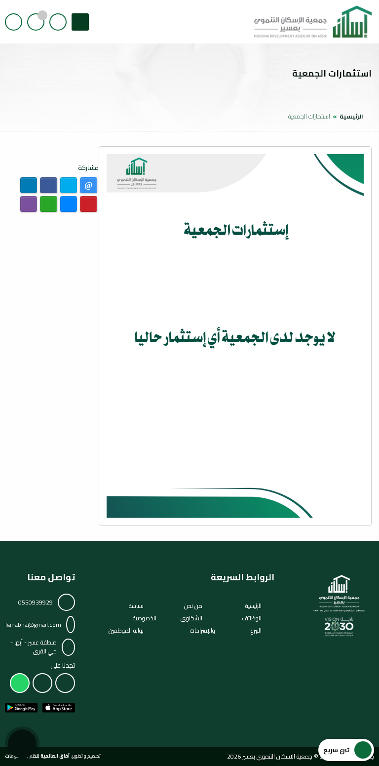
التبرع (256, 630)
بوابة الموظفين (126, 630)
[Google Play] (21, 708)
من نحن (193, 605)
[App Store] (58, 708)
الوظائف (252, 618)
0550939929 (35, 602)
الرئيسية (351, 116)
